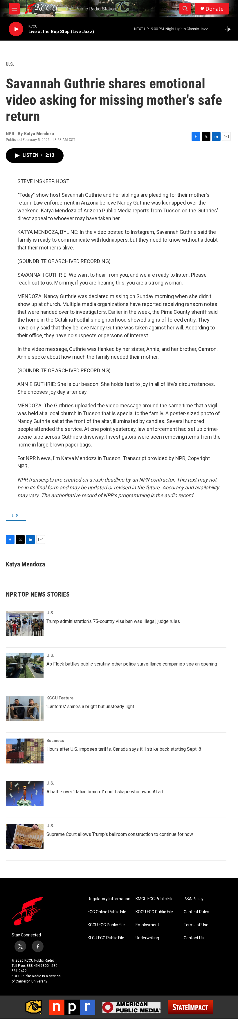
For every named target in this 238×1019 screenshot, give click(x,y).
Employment (147, 925)
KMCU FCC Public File (155, 899)
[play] (16, 29)
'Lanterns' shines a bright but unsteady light (90, 706)
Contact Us (194, 938)
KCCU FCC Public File (106, 925)
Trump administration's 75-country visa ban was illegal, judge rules (113, 621)
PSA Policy (193, 899)
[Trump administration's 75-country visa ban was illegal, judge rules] (25, 623)
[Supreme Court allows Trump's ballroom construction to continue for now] (25, 836)
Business (55, 740)
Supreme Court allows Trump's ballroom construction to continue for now (119, 834)
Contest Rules (196, 912)
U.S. (10, 64)
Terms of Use (196, 925)
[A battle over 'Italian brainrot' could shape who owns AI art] (25, 793)
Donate (214, 9)
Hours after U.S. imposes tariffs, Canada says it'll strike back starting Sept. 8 (123, 749)
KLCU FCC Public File (106, 938)
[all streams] (229, 29)
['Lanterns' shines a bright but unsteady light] (25, 708)
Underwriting (147, 938)
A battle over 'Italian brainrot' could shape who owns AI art (104, 791)
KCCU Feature (59, 698)
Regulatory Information (109, 899)
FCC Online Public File (107, 912)
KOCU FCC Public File (154, 912)
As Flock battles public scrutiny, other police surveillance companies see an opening (131, 664)
